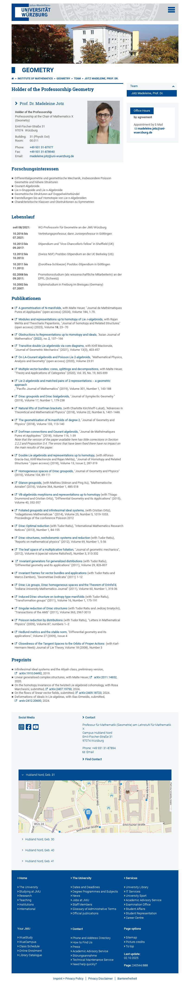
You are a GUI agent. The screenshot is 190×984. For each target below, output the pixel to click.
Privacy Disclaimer (100, 978)
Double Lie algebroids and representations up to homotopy (57, 455)
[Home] (13, 78)
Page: (127, 965)
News (76, 895)
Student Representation (141, 913)
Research (25, 895)
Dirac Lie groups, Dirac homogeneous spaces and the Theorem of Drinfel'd (67, 585)
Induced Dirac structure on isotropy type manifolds (52, 596)
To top (130, 946)
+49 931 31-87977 (41, 147)
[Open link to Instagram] (22, 727)
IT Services (133, 891)
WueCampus (27, 942)
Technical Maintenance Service (93, 959)
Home (23, 878)
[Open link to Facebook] (29, 727)
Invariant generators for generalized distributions (50, 561)
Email (90, 752)
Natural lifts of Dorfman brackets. (41, 408)
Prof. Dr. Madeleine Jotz (41, 103)
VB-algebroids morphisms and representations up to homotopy (59, 494)
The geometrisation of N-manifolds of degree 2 (49, 420)
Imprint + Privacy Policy (68, 978)
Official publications (85, 913)
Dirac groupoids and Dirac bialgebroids (44, 396)
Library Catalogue (30, 955)
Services (131, 878)
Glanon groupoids (30, 482)
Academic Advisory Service (144, 900)
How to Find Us (82, 942)
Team (77, 78)
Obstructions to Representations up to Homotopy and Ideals (58, 334)
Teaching (25, 900)
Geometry (38, 70)
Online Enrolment (30, 950)
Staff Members (82, 904)
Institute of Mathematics (35, 78)
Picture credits (135, 942)
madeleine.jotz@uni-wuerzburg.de (52, 156)
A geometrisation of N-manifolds (40, 308)
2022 (38, 338)
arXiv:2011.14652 (105, 677)
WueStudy (26, 937)
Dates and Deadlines (86, 887)
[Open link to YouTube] (36, 727)
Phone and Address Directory (92, 938)
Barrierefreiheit (127, 978)
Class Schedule (29, 946)
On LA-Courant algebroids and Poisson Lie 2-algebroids (54, 357)
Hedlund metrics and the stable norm (43, 632)
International (27, 909)
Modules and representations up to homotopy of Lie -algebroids (61, 319)
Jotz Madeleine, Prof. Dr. (101, 78)
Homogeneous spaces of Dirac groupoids (46, 471)
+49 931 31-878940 (42, 151)
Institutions (26, 904)
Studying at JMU (30, 891)
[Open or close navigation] (171, 10)
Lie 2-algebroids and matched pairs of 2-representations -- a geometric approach (63, 382)
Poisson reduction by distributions (41, 620)
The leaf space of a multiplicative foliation (46, 549)
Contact (90, 717)
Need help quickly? (85, 964)
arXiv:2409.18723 (90, 693)
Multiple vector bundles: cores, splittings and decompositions (58, 369)
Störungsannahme (85, 955)
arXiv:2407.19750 (60, 689)
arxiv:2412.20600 (30, 700)
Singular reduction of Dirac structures (43, 608)
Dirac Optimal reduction (34, 526)
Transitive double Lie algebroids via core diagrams (51, 345)
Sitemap (131, 937)
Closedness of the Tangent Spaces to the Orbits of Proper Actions (62, 643)
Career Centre (135, 917)
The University (28, 887)
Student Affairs (135, 909)
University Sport (136, 895)
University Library (137, 887)
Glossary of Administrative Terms (94, 909)
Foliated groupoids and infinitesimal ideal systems (51, 510)
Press (76, 946)
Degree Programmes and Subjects (95, 891)
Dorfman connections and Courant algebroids (48, 431)
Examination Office (138, 904)
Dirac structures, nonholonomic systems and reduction (54, 537)
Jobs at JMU (81, 900)
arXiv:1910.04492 (30, 673)
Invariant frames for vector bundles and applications (53, 573)
